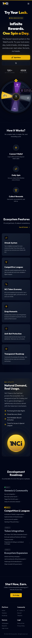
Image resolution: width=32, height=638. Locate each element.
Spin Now (17, 57)
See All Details (23, 227)
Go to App (16, 595)
